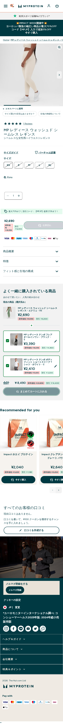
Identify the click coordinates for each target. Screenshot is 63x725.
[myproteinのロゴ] (30, 6)
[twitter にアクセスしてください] (35, 629)
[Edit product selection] (55, 341)
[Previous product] (53, 490)
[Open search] (12, 6)
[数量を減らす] (7, 195)
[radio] (8, 165)
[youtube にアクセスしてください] (28, 629)
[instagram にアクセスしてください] (6, 629)
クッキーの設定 (12, 600)
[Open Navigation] (5, 6)
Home (6, 40)
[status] (13, 195)
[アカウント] (49, 6)
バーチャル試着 (47, 152)
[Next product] (59, 490)
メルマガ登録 (15, 590)
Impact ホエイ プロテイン (18, 454)
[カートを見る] (57, 6)
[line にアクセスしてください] (21, 629)
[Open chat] (43, 629)
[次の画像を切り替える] (59, 75)
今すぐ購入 (20, 479)
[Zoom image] (59, 47)
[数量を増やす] (18, 195)
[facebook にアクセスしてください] (13, 629)
